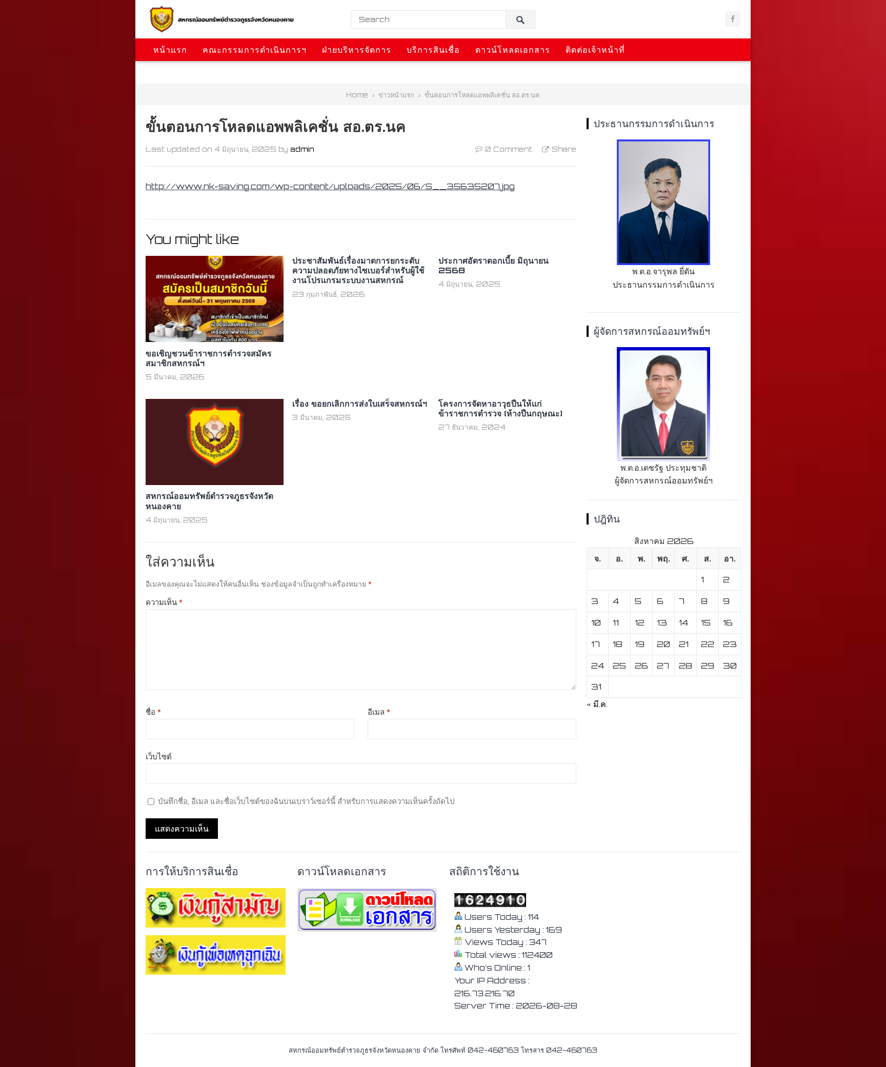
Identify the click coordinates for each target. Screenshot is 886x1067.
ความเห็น (164, 602)
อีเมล (379, 712)
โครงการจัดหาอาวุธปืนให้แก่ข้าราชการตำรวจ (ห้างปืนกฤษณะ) (500, 408)
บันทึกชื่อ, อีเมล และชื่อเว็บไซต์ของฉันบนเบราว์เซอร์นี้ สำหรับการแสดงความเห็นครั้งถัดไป (306, 801)
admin (302, 149)
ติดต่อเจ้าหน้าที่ (595, 50)
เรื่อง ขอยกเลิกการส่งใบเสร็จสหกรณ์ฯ (359, 403)
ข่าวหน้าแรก (396, 95)
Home (357, 95)
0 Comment (508, 149)
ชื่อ (153, 712)
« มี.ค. (597, 704)
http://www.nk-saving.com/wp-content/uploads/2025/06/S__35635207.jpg (330, 186)
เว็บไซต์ (159, 756)
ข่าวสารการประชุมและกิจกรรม (216, 72)
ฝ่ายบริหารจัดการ (356, 50)
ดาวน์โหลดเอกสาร (512, 50)
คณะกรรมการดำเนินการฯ (255, 50)
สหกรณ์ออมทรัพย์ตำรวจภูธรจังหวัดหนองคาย (209, 501)
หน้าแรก (170, 50)
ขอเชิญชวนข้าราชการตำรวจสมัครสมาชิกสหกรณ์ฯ (209, 358)
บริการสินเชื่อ (433, 50)
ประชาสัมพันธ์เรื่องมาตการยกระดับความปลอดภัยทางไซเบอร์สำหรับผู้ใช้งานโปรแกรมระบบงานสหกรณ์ (358, 270)
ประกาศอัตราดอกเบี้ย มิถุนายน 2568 (493, 265)
